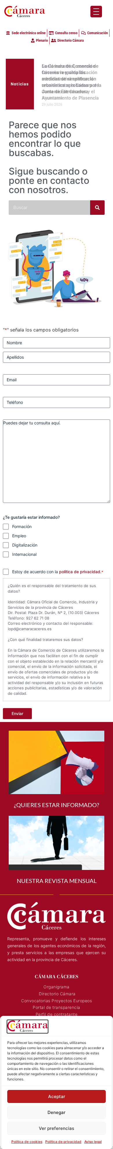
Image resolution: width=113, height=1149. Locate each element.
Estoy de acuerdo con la (57, 574)
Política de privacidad (63, 1141)
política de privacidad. (80, 574)
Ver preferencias (56, 1128)
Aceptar (56, 1096)
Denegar (56, 1112)
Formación (22, 529)
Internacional (24, 556)
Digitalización (24, 547)
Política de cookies (26, 1141)
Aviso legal (93, 1141)
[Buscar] (97, 210)
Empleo (19, 538)
